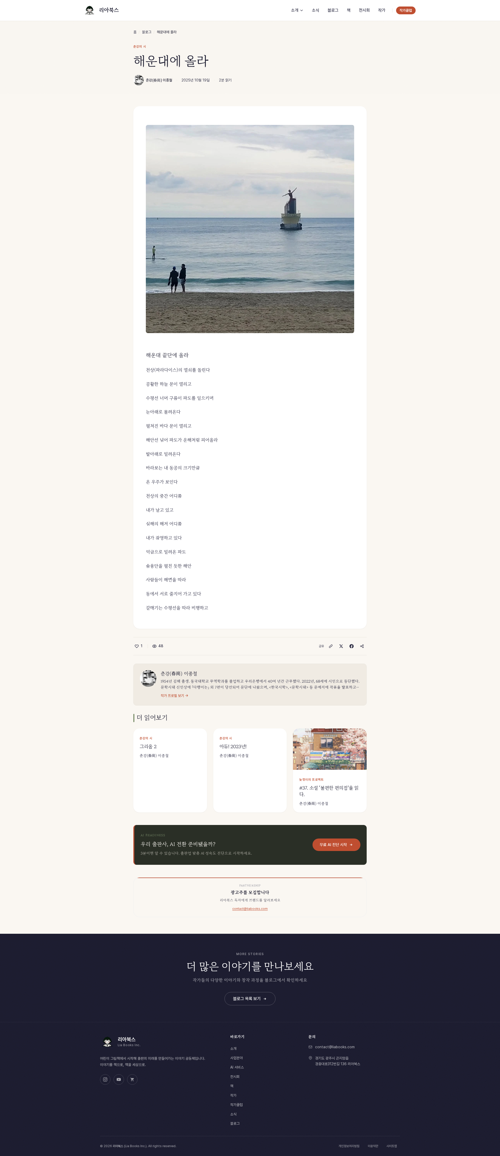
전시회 (235, 1077)
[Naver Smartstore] (132, 1079)
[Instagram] (105, 1079)
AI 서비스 (237, 1067)
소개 (233, 1048)
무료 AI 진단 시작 (333, 844)
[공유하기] (362, 646)
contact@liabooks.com (250, 909)
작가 (233, 1095)
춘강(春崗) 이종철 (159, 80)
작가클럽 (236, 1105)
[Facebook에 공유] (351, 646)
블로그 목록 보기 (247, 998)
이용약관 (373, 1146)
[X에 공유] (341, 646)
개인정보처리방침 (349, 1146)
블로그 (146, 32)
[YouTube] (119, 1079)
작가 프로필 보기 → (174, 696)
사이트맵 (391, 1146)
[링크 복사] (330, 646)
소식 (233, 1114)
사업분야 (236, 1058)
